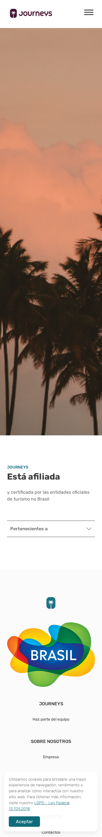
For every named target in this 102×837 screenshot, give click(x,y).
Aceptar (24, 821)
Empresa (51, 757)
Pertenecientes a (29, 528)
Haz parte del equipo (51, 719)
